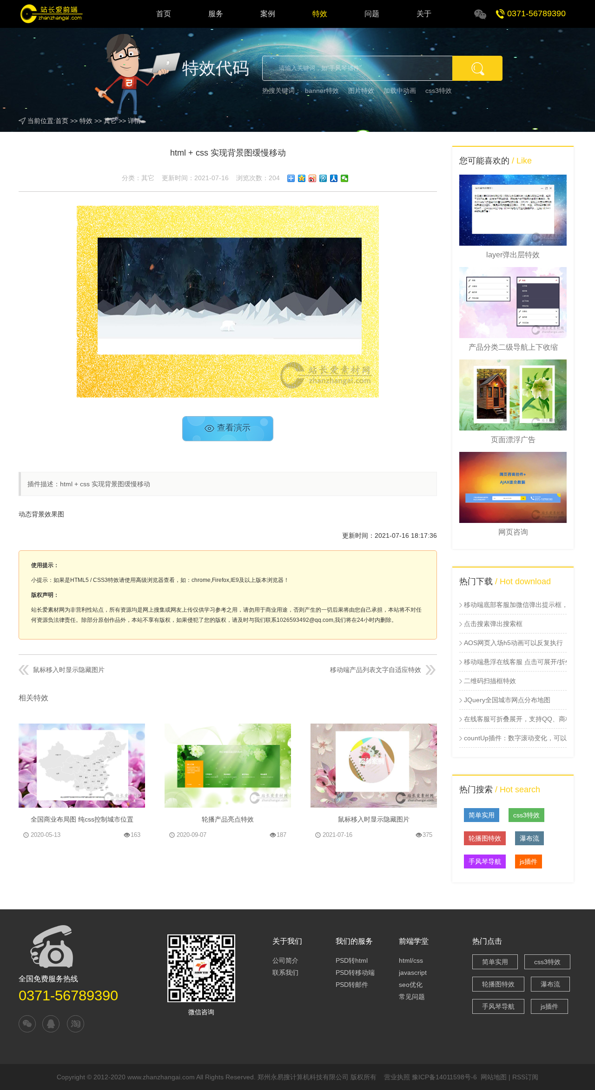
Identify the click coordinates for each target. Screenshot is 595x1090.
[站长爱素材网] (59, 14)
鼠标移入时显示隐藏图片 (69, 669)
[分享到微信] (345, 178)
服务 (215, 14)
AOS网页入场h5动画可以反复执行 (513, 642)
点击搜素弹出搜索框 (493, 623)
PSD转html (352, 960)
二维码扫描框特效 (490, 681)
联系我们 (285, 972)
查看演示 (234, 428)
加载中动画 (399, 90)
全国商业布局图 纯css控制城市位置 (82, 819)
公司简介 (285, 960)
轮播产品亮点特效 (228, 819)
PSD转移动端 (355, 972)
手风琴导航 (485, 861)
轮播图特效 (485, 838)
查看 (134, 799)
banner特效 (322, 90)
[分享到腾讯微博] (323, 178)
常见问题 (412, 996)
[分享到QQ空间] (302, 178)
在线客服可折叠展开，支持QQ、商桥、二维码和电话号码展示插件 (515, 719)
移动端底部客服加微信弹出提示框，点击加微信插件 (515, 604)
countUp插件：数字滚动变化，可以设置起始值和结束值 (515, 738)
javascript (413, 972)
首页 (163, 14)
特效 (319, 14)
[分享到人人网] (334, 178)
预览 (90, 732)
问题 (371, 14)
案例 (267, 14)
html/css (411, 960)
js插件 (528, 861)
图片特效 (361, 90)
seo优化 (411, 984)
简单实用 (482, 815)
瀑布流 (529, 838)
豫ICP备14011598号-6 (444, 1077)
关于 (423, 14)
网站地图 (494, 1077)
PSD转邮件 (352, 984)
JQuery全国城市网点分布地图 (507, 700)
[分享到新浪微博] (313, 178)
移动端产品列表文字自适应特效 (375, 669)
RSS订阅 (525, 1077)
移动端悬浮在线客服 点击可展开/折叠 (515, 662)
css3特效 (438, 90)
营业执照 (397, 1077)
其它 (110, 120)
